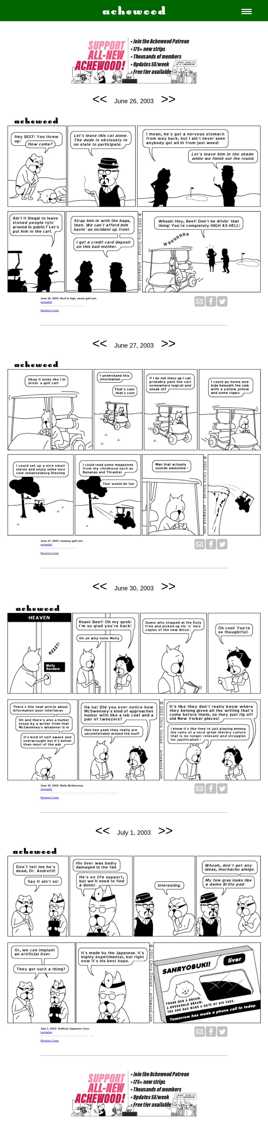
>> (168, 99)
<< (99, 99)
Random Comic (50, 310)
